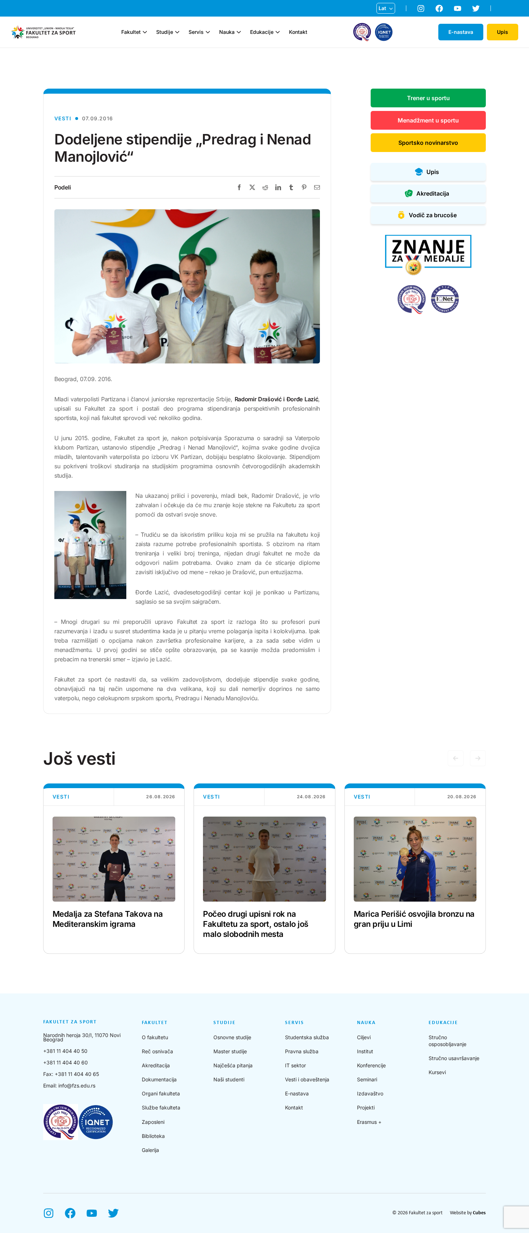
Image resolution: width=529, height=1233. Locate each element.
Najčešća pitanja (233, 1065)
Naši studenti (228, 1079)
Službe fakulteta (161, 1107)
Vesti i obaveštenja (307, 1079)
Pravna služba (301, 1051)
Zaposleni (153, 1122)
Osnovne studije (232, 1037)
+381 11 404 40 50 (65, 1051)
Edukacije (261, 32)
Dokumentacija (159, 1079)
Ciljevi (364, 1037)
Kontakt (298, 32)
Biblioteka (153, 1136)
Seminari (367, 1079)
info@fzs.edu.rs (76, 1085)
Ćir (382, 20)
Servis (196, 32)
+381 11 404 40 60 (65, 1062)
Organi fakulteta (161, 1093)
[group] (114, 868)
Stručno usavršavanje (454, 1058)
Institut (365, 1051)
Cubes (479, 1213)
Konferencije (371, 1065)
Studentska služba (307, 1037)
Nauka (227, 32)
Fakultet (131, 32)
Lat (382, 8)
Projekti (366, 1107)
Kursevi (437, 1072)
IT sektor (295, 1065)
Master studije (230, 1051)
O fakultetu (155, 1037)
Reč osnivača (157, 1051)
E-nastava (297, 1093)
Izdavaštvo (370, 1093)
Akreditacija (156, 1065)
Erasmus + (369, 1122)
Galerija (150, 1150)
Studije (164, 32)
